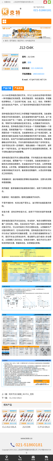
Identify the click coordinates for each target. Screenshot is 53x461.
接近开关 (20, 41)
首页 (6, 41)
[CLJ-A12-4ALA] (9, 417)
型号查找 (13, 41)
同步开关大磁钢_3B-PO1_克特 (21, 394)
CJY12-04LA (44, 427)
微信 (49, 2)
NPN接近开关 (30, 41)
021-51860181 (42, 10)
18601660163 (38, 74)
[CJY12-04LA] (43, 417)
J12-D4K (26, 427)
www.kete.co (26, 438)
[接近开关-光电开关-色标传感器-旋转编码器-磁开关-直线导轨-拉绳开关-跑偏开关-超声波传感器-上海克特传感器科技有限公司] (13, 11)
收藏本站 (7, 2)
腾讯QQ (45, 2)
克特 (29, 62)
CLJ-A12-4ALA (15, 398)
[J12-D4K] (26, 417)
